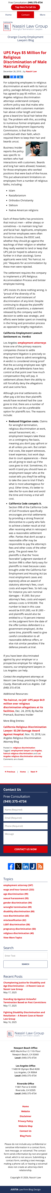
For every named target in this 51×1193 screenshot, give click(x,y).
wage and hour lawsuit (18, 889)
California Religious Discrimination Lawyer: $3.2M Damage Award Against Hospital (25, 730)
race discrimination (16, 915)
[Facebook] (11, 866)
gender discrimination (17, 902)
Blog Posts (25, 1135)
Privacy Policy (25, 1121)
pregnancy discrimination (19, 928)
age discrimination (15, 893)
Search (25, 964)
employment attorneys (32, 342)
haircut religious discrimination (18, 753)
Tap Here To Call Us (25, 7)
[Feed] (40, 866)
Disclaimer (25, 1116)
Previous (10, 771)
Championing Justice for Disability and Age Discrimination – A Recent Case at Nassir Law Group (24, 986)
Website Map (26, 1126)
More (42, 14)
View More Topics (12, 937)
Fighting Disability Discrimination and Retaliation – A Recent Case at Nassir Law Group (24, 1015)
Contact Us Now (25, 849)
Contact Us (25, 1130)
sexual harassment (16, 898)
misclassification (14, 920)
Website (25, 1111)
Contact (25, 14)
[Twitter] (18, 866)
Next (34, 771)
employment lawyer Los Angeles (26, 750)
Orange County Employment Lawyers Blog (25, 26)
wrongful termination (17, 907)
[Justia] (33, 866)
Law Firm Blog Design (25, 1189)
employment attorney (18, 885)
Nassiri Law (35, 1177)
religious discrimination (24, 747)
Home (8, 14)
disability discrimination (18, 911)
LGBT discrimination (16, 924)
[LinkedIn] (25, 866)
